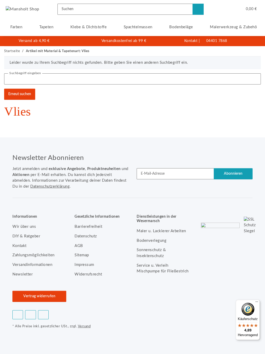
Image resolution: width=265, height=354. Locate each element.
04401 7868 (216, 41)
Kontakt (191, 41)
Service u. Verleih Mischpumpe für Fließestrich (163, 268)
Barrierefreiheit (88, 227)
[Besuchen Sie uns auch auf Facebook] (17, 314)
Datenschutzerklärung (50, 186)
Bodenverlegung (151, 241)
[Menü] (257, 303)
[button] (218, 9)
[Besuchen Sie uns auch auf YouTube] (30, 314)
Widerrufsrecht (88, 274)
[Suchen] (198, 9)
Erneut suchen (19, 94)
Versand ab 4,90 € (34, 41)
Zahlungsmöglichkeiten (33, 255)
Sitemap (82, 255)
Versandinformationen (32, 265)
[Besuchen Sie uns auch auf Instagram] (43, 314)
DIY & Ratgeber (26, 236)
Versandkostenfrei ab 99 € (123, 41)
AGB (79, 246)
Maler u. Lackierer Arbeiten (161, 231)
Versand (84, 326)
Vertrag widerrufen (39, 296)
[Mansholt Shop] (22, 9)
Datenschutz (86, 236)
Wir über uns (24, 227)
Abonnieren (233, 173)
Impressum (84, 265)
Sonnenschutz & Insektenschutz (151, 253)
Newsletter (22, 274)
